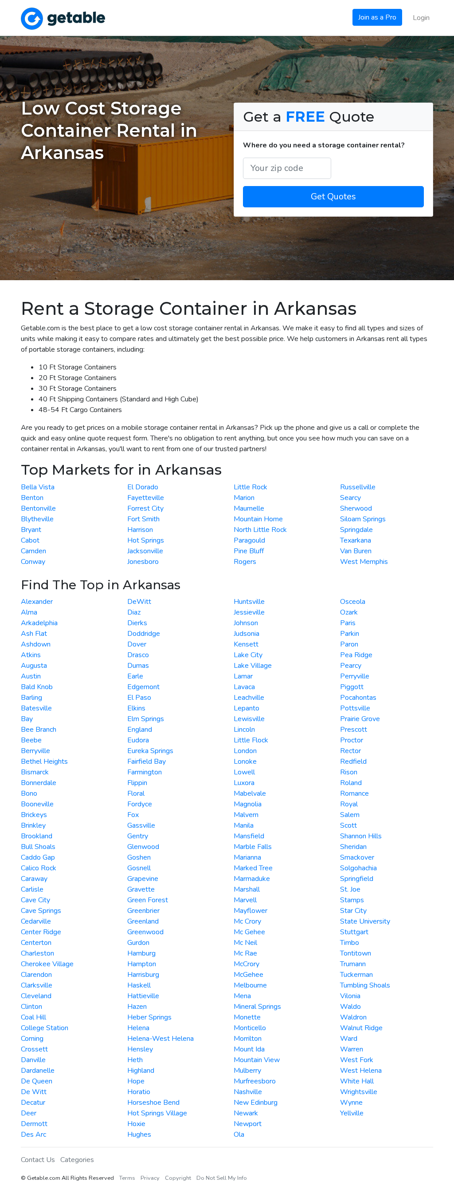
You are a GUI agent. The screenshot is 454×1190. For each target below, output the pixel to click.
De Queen (36, 1081)
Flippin (137, 783)
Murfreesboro (255, 1081)
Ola (239, 1134)
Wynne (351, 1102)
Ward (348, 1038)
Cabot (30, 540)
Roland (351, 783)
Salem (350, 815)
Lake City (248, 655)
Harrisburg (143, 975)
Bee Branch (38, 729)
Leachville (249, 697)
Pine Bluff (249, 551)
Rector (350, 751)
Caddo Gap (38, 857)
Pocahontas (358, 697)
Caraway (34, 879)
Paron (349, 644)
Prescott (353, 729)
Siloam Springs (363, 519)
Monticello (250, 1028)
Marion (244, 498)
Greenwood (145, 932)
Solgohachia (358, 868)
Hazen (137, 1007)
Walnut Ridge (361, 1028)
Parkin (349, 634)
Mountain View (257, 1060)
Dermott (34, 1124)
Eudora (138, 740)
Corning (32, 1038)
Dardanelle (38, 1070)
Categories (77, 1160)
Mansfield (249, 836)
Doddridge (143, 634)
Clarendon (36, 975)
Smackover (357, 857)
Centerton (36, 943)
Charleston (37, 953)
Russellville (358, 487)
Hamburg (141, 953)
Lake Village (253, 665)
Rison (348, 772)
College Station (44, 1028)
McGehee (248, 975)
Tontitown (355, 953)
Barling (31, 697)
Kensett (246, 644)
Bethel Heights (44, 761)
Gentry (137, 836)
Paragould (249, 540)
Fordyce (139, 804)
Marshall (247, 889)
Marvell (245, 900)
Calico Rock (38, 868)
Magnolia (248, 804)
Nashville (248, 1092)
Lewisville (249, 719)
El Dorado (142, 487)
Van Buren (356, 551)
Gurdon (138, 943)
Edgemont (143, 687)
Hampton (141, 964)
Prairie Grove (360, 719)
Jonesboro (143, 562)
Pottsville (355, 708)
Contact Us (38, 1160)
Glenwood (143, 847)
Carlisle (32, 889)
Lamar (243, 676)
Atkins (31, 655)
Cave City (35, 900)
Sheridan (353, 847)
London (245, 751)
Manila (244, 825)
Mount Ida (249, 1049)
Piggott (352, 687)
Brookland (36, 836)
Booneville (37, 804)
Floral (136, 793)
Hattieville (143, 996)
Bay (27, 719)
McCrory (246, 964)
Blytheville (37, 519)
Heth (135, 1060)
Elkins (136, 708)
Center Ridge (41, 932)
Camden (33, 551)
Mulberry (247, 1070)
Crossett (34, 1049)
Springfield (356, 879)
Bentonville (38, 508)
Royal (349, 804)
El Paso (139, 697)
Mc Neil (245, 943)
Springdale (356, 530)
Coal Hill (33, 1017)
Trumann (353, 964)
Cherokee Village (47, 964)
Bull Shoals (38, 847)
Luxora (244, 783)
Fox (133, 815)
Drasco (138, 655)
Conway (33, 562)
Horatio (138, 1092)
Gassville (141, 825)
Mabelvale (250, 793)
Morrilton (248, 1038)
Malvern (246, 815)
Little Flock (251, 740)
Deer (28, 1113)
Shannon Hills (361, 836)
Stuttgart (354, 932)
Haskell (139, 985)
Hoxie (136, 1124)
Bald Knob (37, 687)
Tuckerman (356, 975)
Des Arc (33, 1134)
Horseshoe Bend (153, 1102)
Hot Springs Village (157, 1113)
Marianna (247, 857)
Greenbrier (143, 911)
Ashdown (36, 644)
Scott (348, 825)
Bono (29, 793)
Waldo (350, 1007)
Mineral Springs (257, 1007)
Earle (135, 676)
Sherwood (356, 508)
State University (365, 921)
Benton (32, 498)
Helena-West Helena (160, 1038)
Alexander (37, 602)
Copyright (178, 1178)
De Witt (34, 1092)
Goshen (139, 857)
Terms (127, 1178)
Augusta (34, 665)
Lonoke (245, 761)
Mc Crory (247, 921)
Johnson (246, 623)
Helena (138, 1028)
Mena (242, 996)
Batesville (36, 708)
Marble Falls (253, 847)
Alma (29, 612)
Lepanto (246, 708)
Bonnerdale (38, 783)
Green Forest (147, 900)
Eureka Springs (150, 751)
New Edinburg (256, 1102)
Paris (348, 623)
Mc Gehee (249, 932)
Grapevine (142, 879)
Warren (351, 1049)
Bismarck (35, 772)
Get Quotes (333, 196)
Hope (136, 1081)
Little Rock (250, 487)
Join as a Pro (377, 17)
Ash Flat (34, 634)
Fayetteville (145, 498)
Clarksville (36, 985)
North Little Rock (260, 530)
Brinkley (33, 825)
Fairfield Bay (146, 761)
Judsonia (246, 634)
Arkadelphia (39, 623)
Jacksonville (145, 551)
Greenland (143, 921)
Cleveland (36, 996)
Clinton (31, 1007)
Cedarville (36, 921)
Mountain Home (258, 519)
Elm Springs (145, 719)
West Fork (356, 1060)
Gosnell (139, 868)
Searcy (350, 498)
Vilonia (350, 996)
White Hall (357, 1081)
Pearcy (350, 665)
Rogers (245, 562)
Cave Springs (41, 911)
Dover (136, 644)
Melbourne (250, 985)
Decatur (33, 1102)
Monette (247, 1017)
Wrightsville (358, 1092)
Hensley (140, 1049)
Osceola (352, 602)
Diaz (134, 612)
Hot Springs (145, 540)
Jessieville (249, 612)
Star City (353, 911)
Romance (354, 793)
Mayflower (250, 911)
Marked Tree (253, 868)
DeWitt (139, 602)
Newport (248, 1124)
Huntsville (249, 602)
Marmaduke (252, 879)
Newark (246, 1113)
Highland (140, 1070)
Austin (31, 676)
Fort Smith (143, 519)
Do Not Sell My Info (221, 1178)
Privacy (150, 1178)
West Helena (361, 1070)
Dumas (138, 665)
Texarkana (355, 540)
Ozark (349, 612)
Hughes (139, 1134)
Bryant (31, 530)
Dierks (137, 623)
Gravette (141, 889)
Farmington (144, 772)
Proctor (351, 740)
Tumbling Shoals (365, 985)
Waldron (353, 1017)
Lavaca (244, 687)
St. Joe (350, 889)
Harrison (140, 530)
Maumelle (249, 508)
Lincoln (244, 729)
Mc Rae (245, 953)
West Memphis (364, 562)
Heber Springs (149, 1017)
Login (421, 18)
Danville (33, 1060)
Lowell (244, 772)
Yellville (352, 1113)
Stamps (352, 900)
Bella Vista (38, 487)
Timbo (349, 943)
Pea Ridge (356, 655)
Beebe (31, 740)
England (139, 729)
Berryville (35, 751)
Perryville (354, 676)
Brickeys (34, 815)
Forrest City (145, 508)
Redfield (353, 761)
